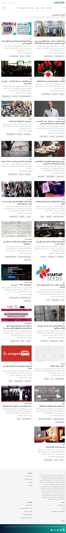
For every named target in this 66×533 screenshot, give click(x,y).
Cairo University (59, 56)
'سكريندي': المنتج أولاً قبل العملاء (20, 121)
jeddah (28, 341)
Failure (61, 94)
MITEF (22, 341)
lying (56, 460)
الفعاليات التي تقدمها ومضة (58, 511)
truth (61, 460)
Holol (61, 341)
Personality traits (58, 419)
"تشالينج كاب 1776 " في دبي (21, 284)
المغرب (30, 119)
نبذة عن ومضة (12, 2)
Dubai (18, 419)
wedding (28, 174)
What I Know (60, 136)
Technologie (51, 257)
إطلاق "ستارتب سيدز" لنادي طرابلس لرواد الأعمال (51, 285)
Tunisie (28, 217)
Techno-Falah (54, 341)
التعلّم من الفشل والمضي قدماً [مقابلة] (51, 81)
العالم (63, 79)
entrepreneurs (48, 56)
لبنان (31, 79)
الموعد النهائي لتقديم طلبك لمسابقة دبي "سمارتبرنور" (17, 242)
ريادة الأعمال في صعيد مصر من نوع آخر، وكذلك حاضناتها (51, 326)
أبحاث (63, 508)
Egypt (21, 56)
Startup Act (60, 176)
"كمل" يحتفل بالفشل (57, 365)
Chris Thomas (43, 136)
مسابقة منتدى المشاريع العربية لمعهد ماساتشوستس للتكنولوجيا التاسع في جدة (18, 326)
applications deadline (24, 257)
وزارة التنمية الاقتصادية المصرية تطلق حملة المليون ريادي (17, 42)
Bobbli (42, 217)
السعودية (62, 363)
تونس (63, 159)
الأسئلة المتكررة (28, 479)
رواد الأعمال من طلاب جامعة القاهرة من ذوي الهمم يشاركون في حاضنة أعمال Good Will (50, 42)
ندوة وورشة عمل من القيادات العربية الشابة (17, 405)
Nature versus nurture (45, 419)
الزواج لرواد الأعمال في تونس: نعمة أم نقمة (17, 161)
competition (27, 301)
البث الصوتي (61, 505)
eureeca (52, 136)
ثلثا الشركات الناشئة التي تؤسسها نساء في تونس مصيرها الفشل (17, 202)
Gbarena (48, 217)
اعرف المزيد (50, 499)
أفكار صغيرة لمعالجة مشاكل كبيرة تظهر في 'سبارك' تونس (50, 242)
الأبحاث (42, 8)
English (3, 7)
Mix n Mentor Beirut (25, 96)
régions (22, 217)
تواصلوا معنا (4, 2)
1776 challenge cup (25, 298)
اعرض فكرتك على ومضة (26, 517)
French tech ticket (58, 217)
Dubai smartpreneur (10, 257)
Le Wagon (27, 381)
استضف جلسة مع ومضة (26, 508)
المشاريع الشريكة (21, 8)
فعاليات (37, 8)
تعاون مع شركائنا (28, 511)
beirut (10, 381)
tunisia (21, 174)
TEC (62, 300)
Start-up (28, 56)
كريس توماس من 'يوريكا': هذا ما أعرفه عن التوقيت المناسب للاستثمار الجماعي (50, 122)
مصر (64, 38)
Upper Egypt (44, 341)
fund (48, 300)
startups (54, 94)
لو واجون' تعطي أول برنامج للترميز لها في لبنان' (17, 367)
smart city (27, 260)
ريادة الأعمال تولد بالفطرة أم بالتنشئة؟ (52, 405)
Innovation (60, 257)
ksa (52, 379)
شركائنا (30, 482)
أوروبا (63, 199)
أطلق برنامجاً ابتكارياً (27, 514)
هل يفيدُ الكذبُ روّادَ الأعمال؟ (55, 446)
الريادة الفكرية (49, 8)
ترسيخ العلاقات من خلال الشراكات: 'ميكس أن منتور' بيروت (16, 82)
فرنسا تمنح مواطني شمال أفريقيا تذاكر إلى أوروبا (50, 202)
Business (19, 134)
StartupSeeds (55, 300)
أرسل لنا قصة (29, 505)
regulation (41, 176)
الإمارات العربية (28, 239)
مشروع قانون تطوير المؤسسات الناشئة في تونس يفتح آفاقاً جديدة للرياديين (50, 162)
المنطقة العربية (61, 119)
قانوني (30, 485)
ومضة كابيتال (30, 8)
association (27, 134)
